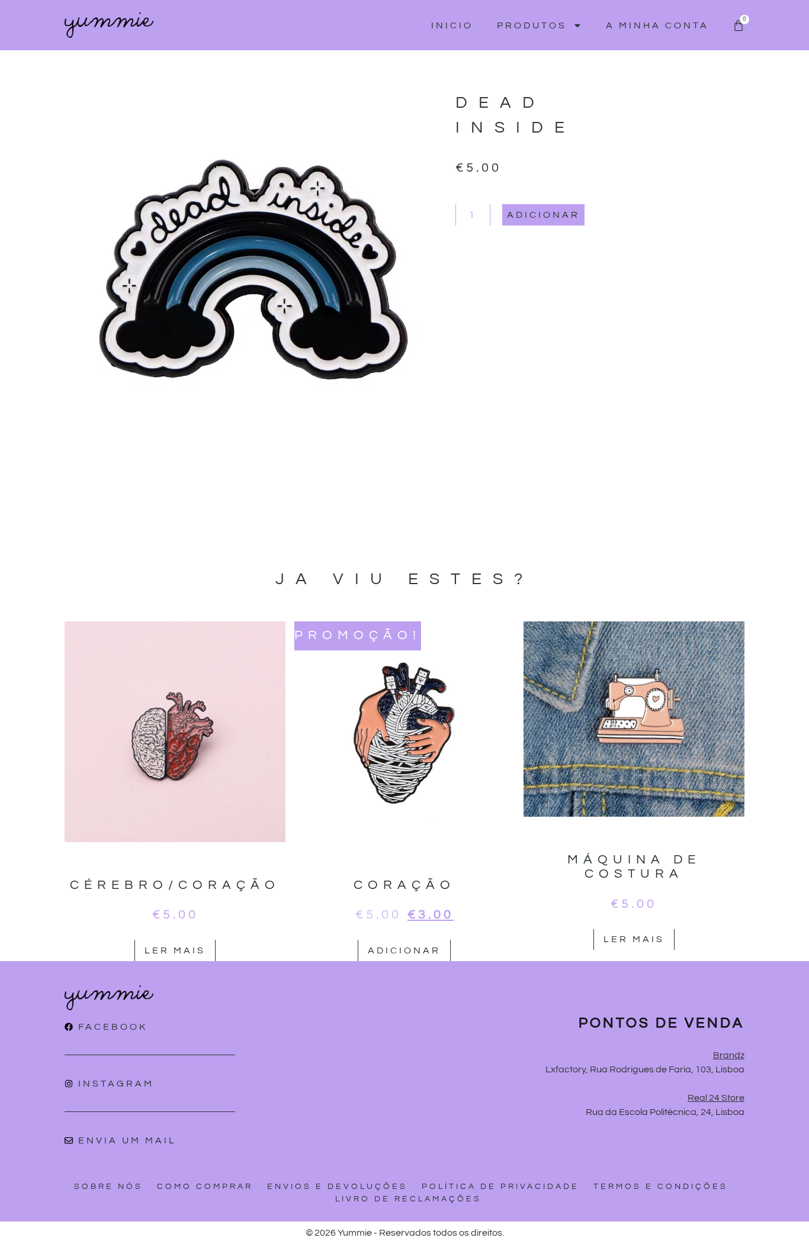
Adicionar (543, 215)
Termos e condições (660, 1186)
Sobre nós (108, 1186)
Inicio (452, 25)
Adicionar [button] (404, 950)
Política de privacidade (500, 1186)
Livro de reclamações (408, 1199)
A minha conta (657, 25)
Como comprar (205, 1186)
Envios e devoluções (337, 1186)
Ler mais (175, 950)
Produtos (532, 25)
